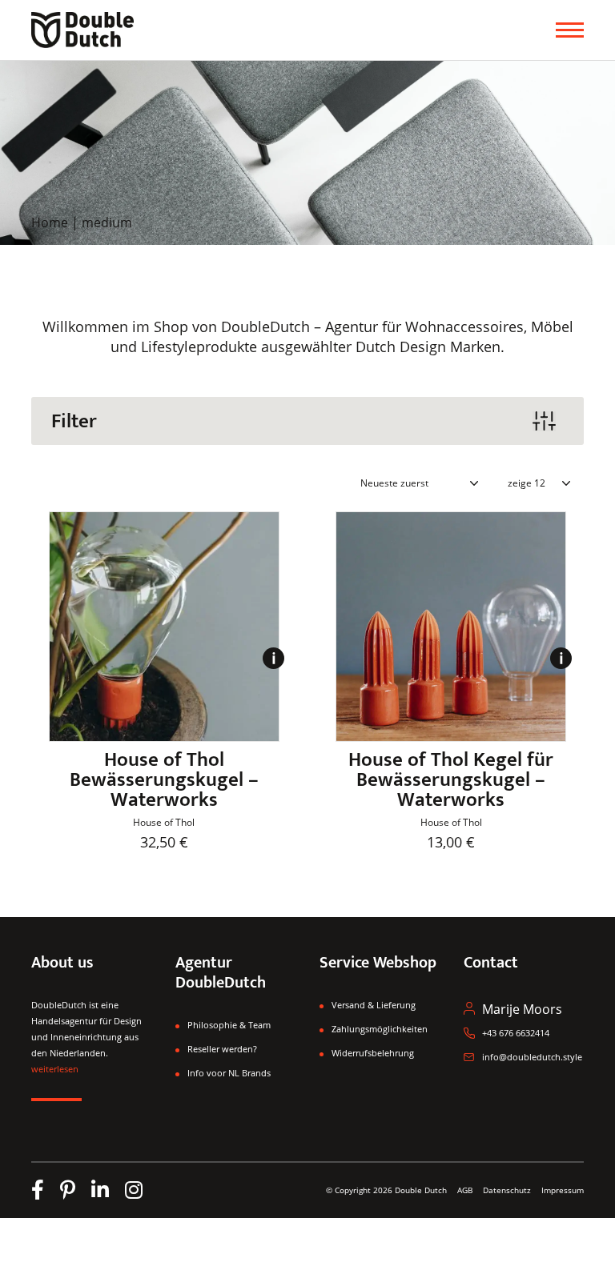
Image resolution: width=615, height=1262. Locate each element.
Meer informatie (273, 668)
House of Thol (164, 822)
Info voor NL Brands (229, 1073)
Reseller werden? (222, 1049)
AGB (464, 1190)
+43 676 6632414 (515, 1033)
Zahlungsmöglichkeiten (380, 1029)
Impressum (562, 1190)
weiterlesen (54, 1069)
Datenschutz (508, 1190)
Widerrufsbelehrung (373, 1053)
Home (49, 222)
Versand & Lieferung (374, 1005)
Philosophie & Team (229, 1025)
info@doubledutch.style (532, 1057)
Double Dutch (421, 1190)
